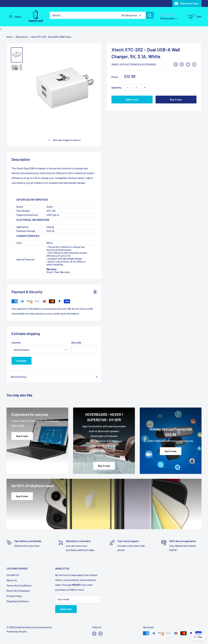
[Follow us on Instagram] (100, 633)
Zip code (76, 342)
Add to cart (132, 99)
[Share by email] (194, 64)
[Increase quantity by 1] (144, 87)
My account (167, 18)
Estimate (21, 360)
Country (16, 342)
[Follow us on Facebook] (94, 633)
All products (22, 36)
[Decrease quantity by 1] (127, 87)
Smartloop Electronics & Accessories (133, 64)
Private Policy (14, 595)
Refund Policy (18, 376)
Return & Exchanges (18, 590)
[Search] (150, 15)
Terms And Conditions (19, 585)
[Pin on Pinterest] (182, 64)
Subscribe (66, 608)
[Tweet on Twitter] (188, 64)
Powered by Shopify (16, 631)
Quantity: (116, 87)
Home (9, 36)
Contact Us (12, 574)
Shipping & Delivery (17, 601)
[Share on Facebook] (175, 64)
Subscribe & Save (189, 3)
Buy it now (176, 99)
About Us (11, 580)
